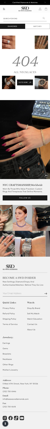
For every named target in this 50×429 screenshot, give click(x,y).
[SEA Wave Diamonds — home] (25, 8)
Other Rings (8, 364)
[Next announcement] (45, 2)
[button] (4, 9)
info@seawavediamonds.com (16, 399)
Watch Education (34, 319)
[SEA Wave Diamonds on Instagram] (5, 419)
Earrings (6, 343)
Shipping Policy (9, 319)
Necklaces (7, 359)
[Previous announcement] (5, 2)
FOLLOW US (25, 198)
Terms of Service (10, 324)
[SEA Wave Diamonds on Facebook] (10, 419)
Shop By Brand (33, 308)
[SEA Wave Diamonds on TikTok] (22, 419)
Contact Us (32, 324)
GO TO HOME (23, 82)
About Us (31, 330)
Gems (5, 348)
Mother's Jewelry (10, 370)
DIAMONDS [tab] (12, 26)
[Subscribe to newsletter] (46, 294)
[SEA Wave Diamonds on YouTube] (16, 419)
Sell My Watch (33, 313)
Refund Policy (9, 313)
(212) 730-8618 (9, 407)
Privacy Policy (9, 308)
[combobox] (25, 18)
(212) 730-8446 (9, 391)
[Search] (44, 18)
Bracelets (7, 354)
